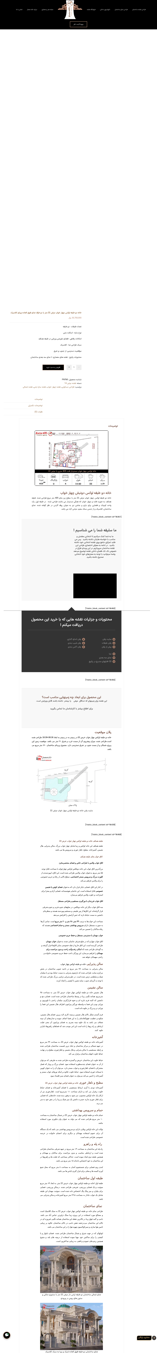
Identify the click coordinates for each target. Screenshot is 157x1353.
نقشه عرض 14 (70, 383)
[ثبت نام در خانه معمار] (145, 1338)
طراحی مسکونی (68, 387)
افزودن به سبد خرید (53, 367)
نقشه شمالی (28, 387)
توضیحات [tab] (39, 399)
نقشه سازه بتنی (40, 387)
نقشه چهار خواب (54, 387)
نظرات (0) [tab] (39, 411)
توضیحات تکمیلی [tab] (35, 405)
